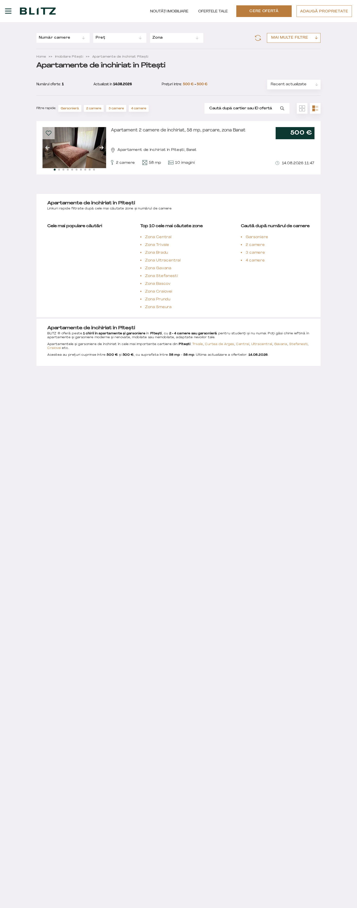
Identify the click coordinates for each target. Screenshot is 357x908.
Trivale (197, 344)
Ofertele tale (213, 11)
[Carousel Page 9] (90, 170)
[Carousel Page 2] (59, 170)
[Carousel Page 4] (68, 170)
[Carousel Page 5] (72, 170)
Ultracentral (261, 344)
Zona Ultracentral (163, 260)
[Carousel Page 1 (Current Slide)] (55, 170)
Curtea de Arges (219, 344)
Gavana (280, 344)
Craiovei (54, 348)
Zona (158, 38)
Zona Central (158, 237)
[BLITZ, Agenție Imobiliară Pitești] (38, 11)
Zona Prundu (157, 299)
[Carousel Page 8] (85, 170)
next (101, 147)
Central (242, 344)
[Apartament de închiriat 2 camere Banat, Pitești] (74, 147)
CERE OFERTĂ (264, 11)
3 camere (116, 108)
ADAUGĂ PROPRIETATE (324, 11)
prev (47, 147)
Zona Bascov (158, 284)
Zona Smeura (158, 307)
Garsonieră (70, 108)
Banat (191, 150)
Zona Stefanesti (161, 276)
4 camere (138, 108)
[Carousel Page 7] (81, 170)
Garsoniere (257, 237)
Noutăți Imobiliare (169, 11)
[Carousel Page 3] (63, 170)
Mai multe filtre (289, 38)
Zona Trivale (157, 245)
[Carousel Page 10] (94, 170)
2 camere (93, 108)
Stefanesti (298, 344)
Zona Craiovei (158, 292)
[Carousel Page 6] (76, 170)
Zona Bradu (156, 253)
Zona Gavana (158, 268)
